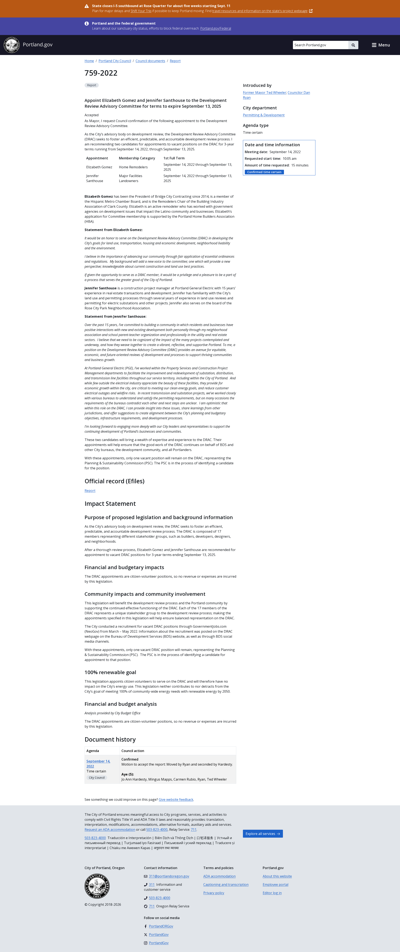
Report (175, 61)
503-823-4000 (157, 829)
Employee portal (275, 884)
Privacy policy (213, 893)
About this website (277, 876)
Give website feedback (176, 799)
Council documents (150, 61)
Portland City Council (115, 61)
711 (193, 829)
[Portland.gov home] (27, 45)
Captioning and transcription (226, 884)
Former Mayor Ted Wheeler (264, 92)
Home (89, 61)
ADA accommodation (219, 876)
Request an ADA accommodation (110, 829)
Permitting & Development (264, 115)
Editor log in (272, 893)
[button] (381, 45)
